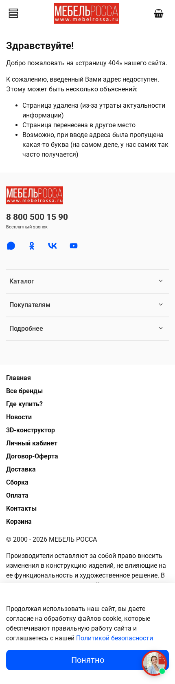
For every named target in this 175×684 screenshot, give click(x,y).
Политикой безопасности (114, 638)
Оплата (17, 495)
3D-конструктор (30, 430)
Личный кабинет (31, 443)
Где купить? (24, 404)
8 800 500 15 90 (37, 217)
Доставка (21, 469)
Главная (18, 378)
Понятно (87, 660)
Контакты (21, 508)
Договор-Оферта (32, 456)
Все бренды (24, 391)
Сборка (17, 482)
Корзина (19, 521)
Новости (19, 417)
